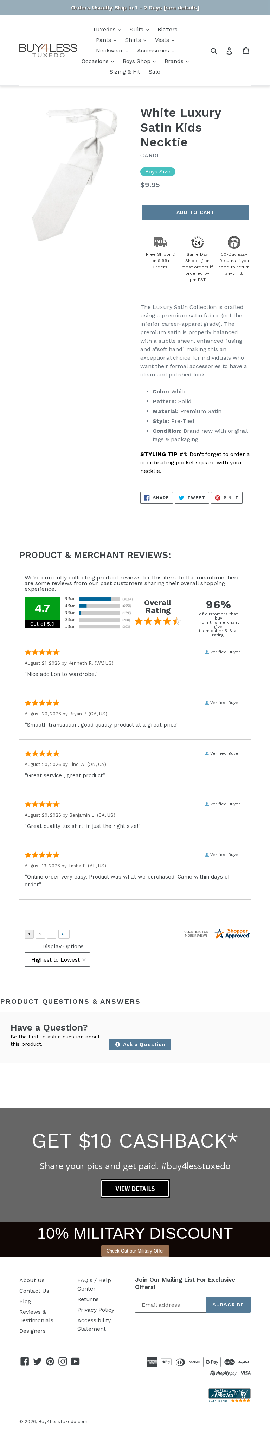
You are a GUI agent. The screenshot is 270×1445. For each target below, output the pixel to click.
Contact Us (34, 1290)
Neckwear (110, 50)
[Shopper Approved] (229, 1400)
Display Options (63, 946)
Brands (175, 61)
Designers (32, 1330)
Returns (88, 1299)
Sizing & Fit (125, 71)
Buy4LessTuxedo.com (63, 1421)
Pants (104, 40)
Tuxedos (104, 29)
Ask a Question (143, 1044)
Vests (163, 40)
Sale (154, 71)
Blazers (168, 29)
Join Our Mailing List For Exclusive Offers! (185, 1283)
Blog (25, 1301)
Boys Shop (137, 61)
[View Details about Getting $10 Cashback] (135, 1196)
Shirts (134, 40)
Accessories (154, 50)
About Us (32, 1280)
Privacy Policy (95, 1309)
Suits (137, 29)
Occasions (96, 61)
